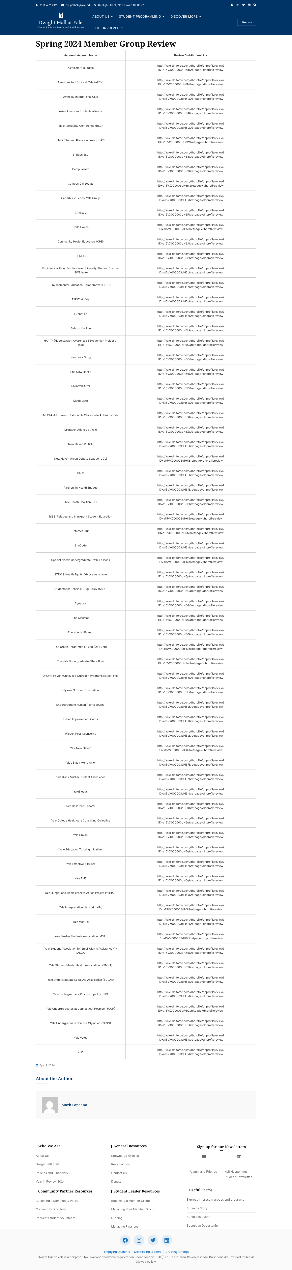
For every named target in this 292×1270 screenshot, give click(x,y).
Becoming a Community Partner (58, 1201)
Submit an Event (198, 1217)
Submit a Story (197, 1208)
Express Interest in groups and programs (215, 1199)
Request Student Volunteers (55, 1218)
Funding (117, 1218)
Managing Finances (124, 1226)
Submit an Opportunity (203, 1225)
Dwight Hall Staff (47, 1164)
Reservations (120, 1164)
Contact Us (119, 1173)
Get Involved (107, 28)
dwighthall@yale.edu (78, 5)
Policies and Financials (52, 1173)
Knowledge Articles (125, 1156)
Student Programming (140, 16)
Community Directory (51, 1209)
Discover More (184, 16)
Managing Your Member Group (132, 1209)
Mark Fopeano (74, 1104)
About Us (100, 16)
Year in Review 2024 (50, 1181)
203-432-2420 (48, 5)
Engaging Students (117, 1252)
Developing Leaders (147, 1252)
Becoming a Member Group (130, 1201)
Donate (247, 22)
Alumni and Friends (203, 1171)
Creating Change (177, 1252)
